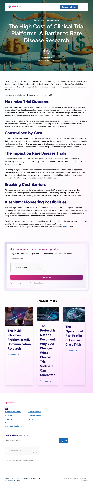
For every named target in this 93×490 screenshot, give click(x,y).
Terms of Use (36, 478)
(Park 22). (15, 89)
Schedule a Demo (69, 7)
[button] (82, 7)
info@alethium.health (12, 481)
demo (65, 226)
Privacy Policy (29, 460)
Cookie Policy (9, 478)
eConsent (9, 415)
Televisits (9, 419)
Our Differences (34, 411)
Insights (31, 419)
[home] (16, 7)
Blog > (37, 20)
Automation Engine (13, 411)
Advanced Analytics (13, 426)
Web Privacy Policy (23, 478)
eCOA (7, 422)
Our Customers (34, 415)
